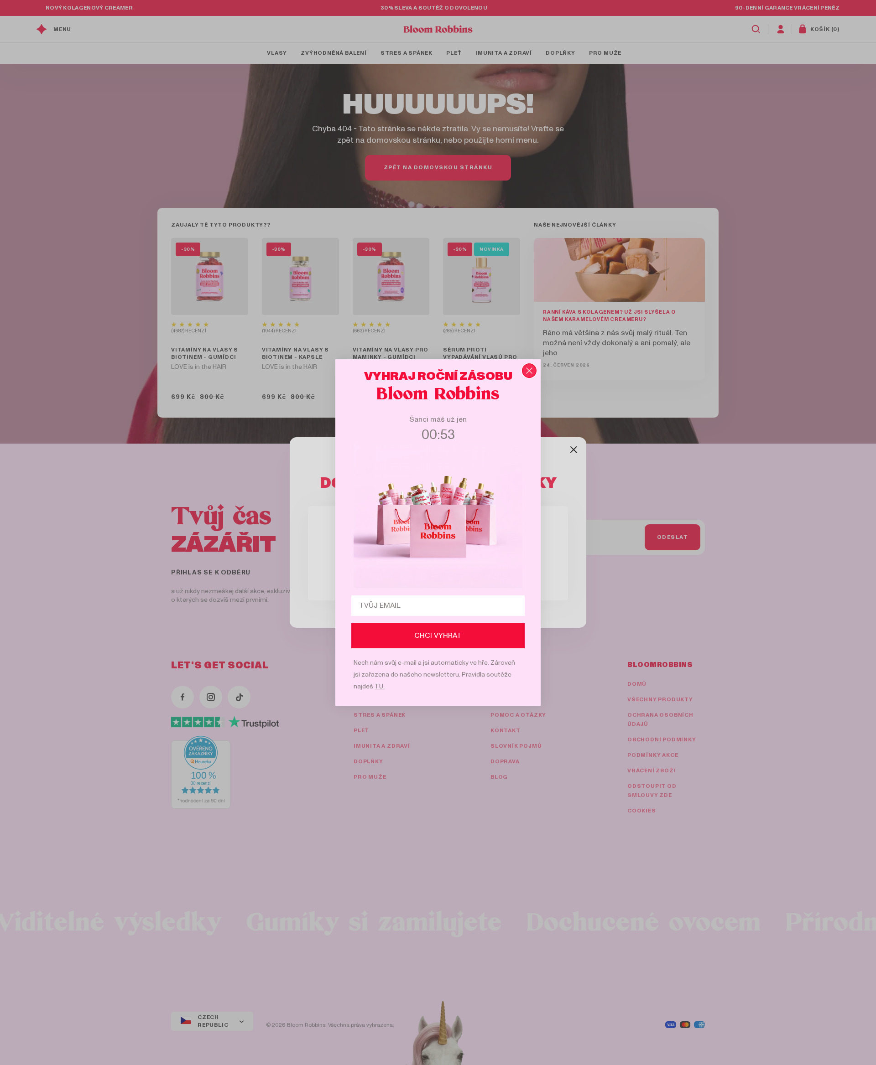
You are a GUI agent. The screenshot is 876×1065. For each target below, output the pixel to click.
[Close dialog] (529, 370)
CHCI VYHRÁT (438, 636)
